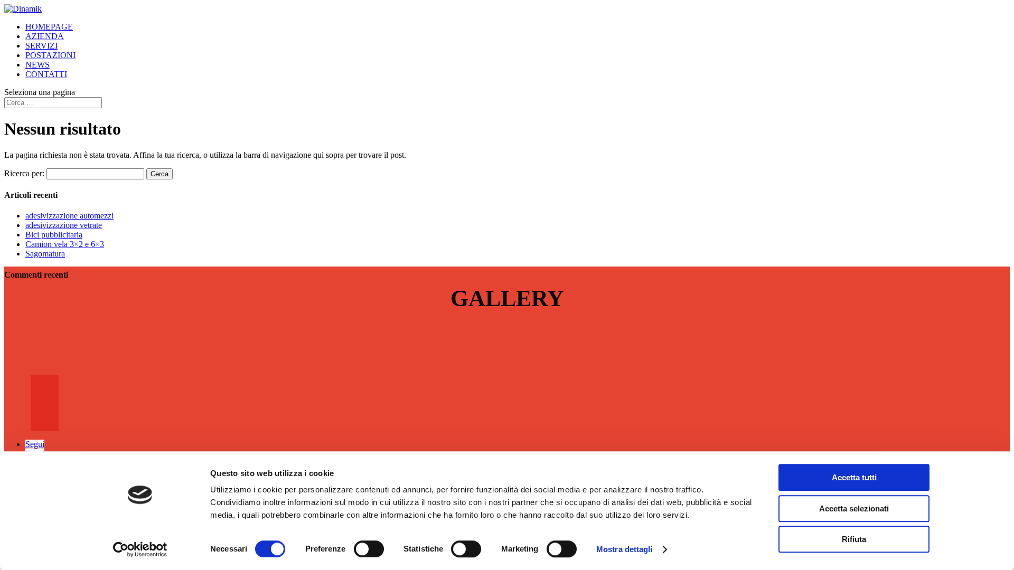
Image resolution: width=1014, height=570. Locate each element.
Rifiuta (854, 539)
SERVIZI (41, 45)
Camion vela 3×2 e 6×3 (64, 244)
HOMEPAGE (49, 26)
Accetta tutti (854, 477)
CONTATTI (46, 74)
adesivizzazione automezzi (69, 215)
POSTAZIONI (50, 55)
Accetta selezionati (854, 508)
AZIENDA (44, 36)
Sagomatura (45, 253)
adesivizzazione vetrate (63, 225)
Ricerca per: (24, 173)
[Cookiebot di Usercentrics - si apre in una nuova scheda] (140, 549)
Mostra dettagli (624, 549)
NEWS (37, 64)
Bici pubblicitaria (53, 234)
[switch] (369, 548)
